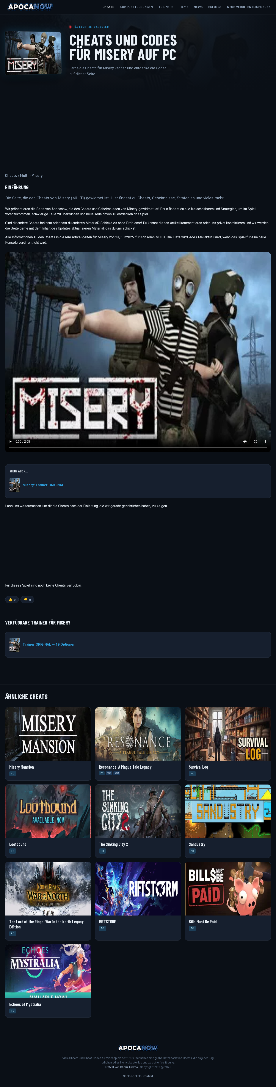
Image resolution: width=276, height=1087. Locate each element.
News (198, 7)
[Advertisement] (138, 122)
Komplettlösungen (136, 7)
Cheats (108, 7)
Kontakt (148, 1076)
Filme (183, 7)
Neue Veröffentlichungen (249, 7)
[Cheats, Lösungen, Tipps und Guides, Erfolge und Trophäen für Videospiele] (30, 7)
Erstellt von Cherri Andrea (121, 1067)
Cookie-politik (132, 1076)
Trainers (166, 7)
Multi (24, 175)
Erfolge (215, 7)
